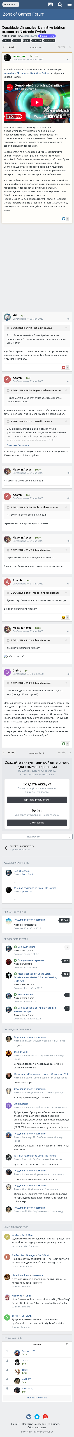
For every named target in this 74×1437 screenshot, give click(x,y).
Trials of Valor (21, 1051)
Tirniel (25, 1369)
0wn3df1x (27, 964)
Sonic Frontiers (21, 871)
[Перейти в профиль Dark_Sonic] (9, 873)
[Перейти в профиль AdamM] (7, 379)
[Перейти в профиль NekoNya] (7, 1297)
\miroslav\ (27, 1174)
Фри (24, 1092)
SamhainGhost (29, 1055)
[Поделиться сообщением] (68, 59)
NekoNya (17, 1295)
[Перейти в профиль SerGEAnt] (9, 1076)
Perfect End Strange (23, 1255)
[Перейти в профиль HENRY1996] (9, 975)
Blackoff (26, 1159)
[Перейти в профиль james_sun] (7, 57)
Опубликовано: (28, 59)
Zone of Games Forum (24, 14)
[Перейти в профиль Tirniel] (17, 1372)
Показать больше (37, 1397)
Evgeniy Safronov (43, 390)
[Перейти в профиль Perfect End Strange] (7, 1257)
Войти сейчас (37, 823)
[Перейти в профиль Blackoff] (9, 1157)
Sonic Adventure (26, 946)
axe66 (15, 1235)
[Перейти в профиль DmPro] (7, 672)
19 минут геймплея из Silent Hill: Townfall (35, 888)
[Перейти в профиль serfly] (7, 1317)
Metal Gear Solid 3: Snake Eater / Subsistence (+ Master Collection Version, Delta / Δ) (35, 977)
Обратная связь (37, 1427)
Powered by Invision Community (37, 1432)
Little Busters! (21, 1104)
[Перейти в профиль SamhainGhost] (9, 1053)
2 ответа (26, 1307)
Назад (11, 47)
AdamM (37, 550)
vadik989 (26, 1040)
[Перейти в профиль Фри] (9, 1091)
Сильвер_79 (28, 1137)
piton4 (25, 1360)
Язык (14, 1424)
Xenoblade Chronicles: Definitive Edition (26, 73)
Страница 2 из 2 (37, 47)
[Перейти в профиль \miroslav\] (9, 1172)
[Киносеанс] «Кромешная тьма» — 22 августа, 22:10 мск (42, 1074)
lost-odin (38, 328)
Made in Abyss (41, 507)
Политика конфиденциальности (41, 1424)
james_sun (15, 35)
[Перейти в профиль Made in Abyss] (7, 471)
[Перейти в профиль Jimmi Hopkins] (7, 1277)
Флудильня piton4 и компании (30, 919)
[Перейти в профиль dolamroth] (9, 1106)
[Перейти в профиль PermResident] (9, 921)
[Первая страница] (4, 47)
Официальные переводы (31, 960)
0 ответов (34, 1246)
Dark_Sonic (28, 874)
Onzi (28, 1295)
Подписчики (33, 836)
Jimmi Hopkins (20, 1275)
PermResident (29, 924)
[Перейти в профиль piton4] (17, 1362)
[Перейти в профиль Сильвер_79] (9, 1135)
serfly (15, 1315)
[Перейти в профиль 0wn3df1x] (9, 962)
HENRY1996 (28, 984)
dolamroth (27, 1107)
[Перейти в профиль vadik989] (9, 1039)
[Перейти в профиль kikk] (7, 317)
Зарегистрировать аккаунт (37, 800)
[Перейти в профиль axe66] (7, 1237)
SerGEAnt (27, 1077)
